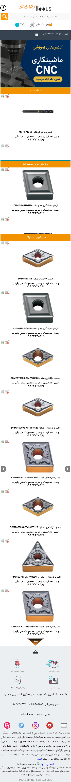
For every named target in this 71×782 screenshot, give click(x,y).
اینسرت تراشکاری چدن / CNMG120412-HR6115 (36, 205)
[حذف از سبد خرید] (7, 96)
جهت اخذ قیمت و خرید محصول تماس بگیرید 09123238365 (35, 138)
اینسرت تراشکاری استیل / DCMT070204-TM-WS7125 (35, 527)
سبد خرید (23, 24)
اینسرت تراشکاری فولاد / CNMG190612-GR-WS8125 (35, 626)
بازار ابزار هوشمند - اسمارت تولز (55, 33)
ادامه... (39, 759)
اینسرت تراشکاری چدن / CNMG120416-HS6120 (35, 328)
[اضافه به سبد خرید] (2, 96)
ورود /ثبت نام (42, 24)
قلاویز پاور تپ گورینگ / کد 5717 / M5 (35, 132)
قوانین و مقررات (36, 775)
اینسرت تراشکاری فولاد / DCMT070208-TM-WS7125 (35, 378)
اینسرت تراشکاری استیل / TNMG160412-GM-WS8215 (35, 577)
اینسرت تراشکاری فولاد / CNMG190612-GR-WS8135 (35, 477)
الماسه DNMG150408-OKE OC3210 (35, 279)
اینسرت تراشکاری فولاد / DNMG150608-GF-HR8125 (35, 428)
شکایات (24, 775)
